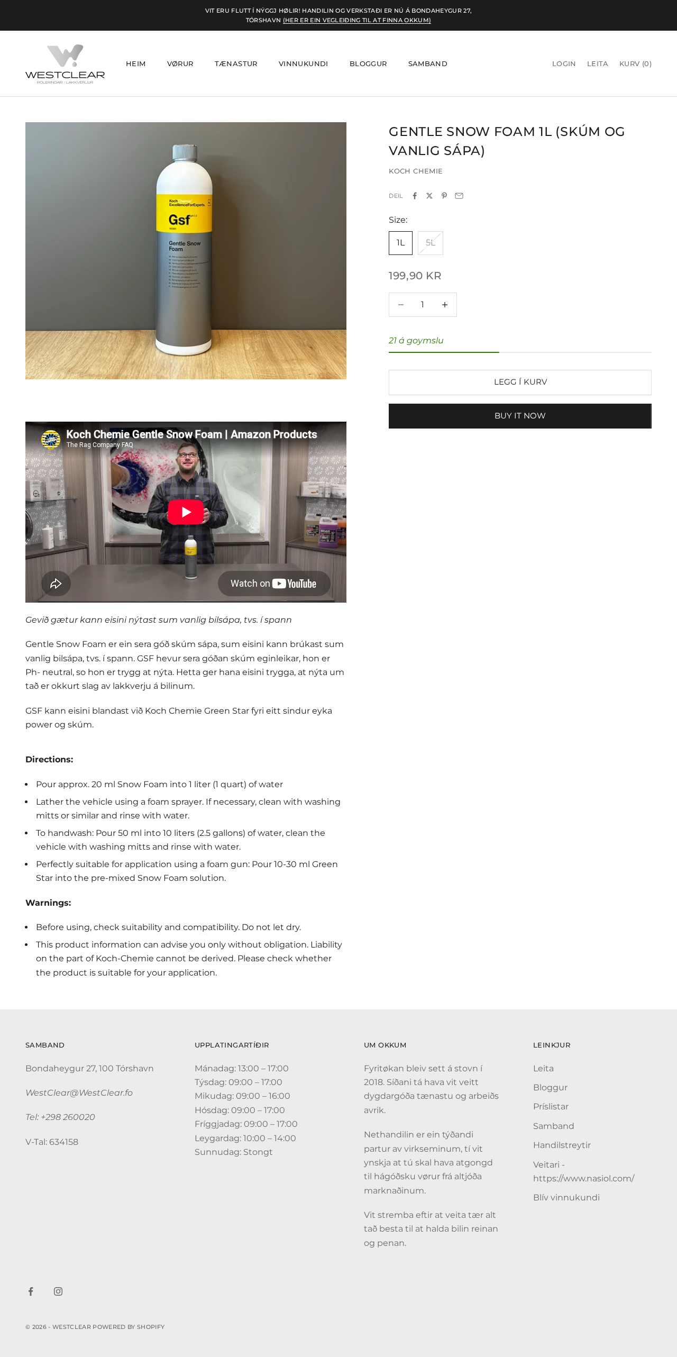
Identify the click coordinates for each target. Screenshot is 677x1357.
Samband (428, 64)
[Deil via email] (459, 196)
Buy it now (520, 416)
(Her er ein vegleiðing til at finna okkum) (357, 20)
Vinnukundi (303, 64)
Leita (543, 1068)
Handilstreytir (562, 1145)
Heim (136, 64)
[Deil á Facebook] (414, 196)
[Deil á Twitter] (429, 196)
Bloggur (368, 64)
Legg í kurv (520, 382)
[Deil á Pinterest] (444, 196)
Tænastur (236, 64)
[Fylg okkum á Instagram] (58, 1291)
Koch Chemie (416, 171)
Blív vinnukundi (566, 1197)
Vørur (180, 64)
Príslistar (551, 1106)
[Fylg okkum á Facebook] (30, 1291)
